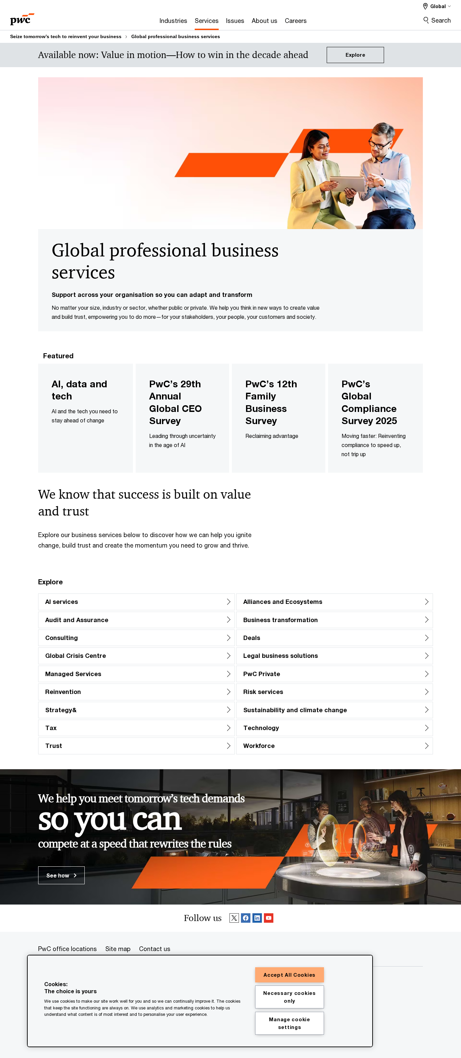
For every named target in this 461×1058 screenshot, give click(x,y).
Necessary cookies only (289, 997)
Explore (355, 55)
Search (441, 20)
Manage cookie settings (289, 1023)
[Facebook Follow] (245, 918)
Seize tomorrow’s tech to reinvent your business (65, 36)
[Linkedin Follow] (257, 918)
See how (58, 875)
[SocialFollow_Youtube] (268, 918)
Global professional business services (175, 36)
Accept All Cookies (290, 975)
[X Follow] (234, 918)
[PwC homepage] (22, 17)
